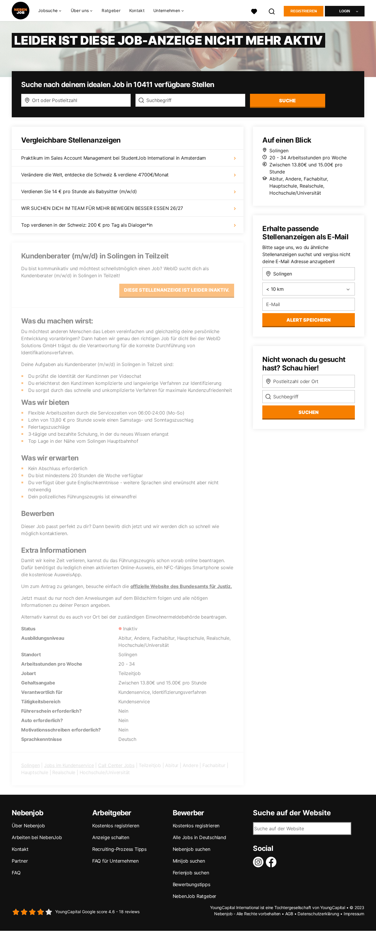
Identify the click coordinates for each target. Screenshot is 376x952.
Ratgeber (111, 10)
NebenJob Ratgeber (194, 896)
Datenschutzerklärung (318, 913)
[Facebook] (272, 862)
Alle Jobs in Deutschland (199, 837)
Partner (20, 861)
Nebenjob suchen (191, 849)
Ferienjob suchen (191, 873)
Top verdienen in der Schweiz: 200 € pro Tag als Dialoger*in (86, 225)
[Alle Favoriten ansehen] (254, 10)
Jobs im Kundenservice (69, 765)
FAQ (16, 873)
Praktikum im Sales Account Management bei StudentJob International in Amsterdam (113, 158)
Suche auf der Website (292, 813)
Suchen (308, 412)
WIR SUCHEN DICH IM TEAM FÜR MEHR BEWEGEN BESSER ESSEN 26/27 (102, 208)
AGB (289, 913)
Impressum (354, 913)
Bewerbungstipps (191, 884)
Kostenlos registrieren (115, 826)
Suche (287, 100)
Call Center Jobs (116, 765)
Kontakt (137, 10)
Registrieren (304, 11)
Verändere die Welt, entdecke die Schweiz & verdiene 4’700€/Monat (95, 175)
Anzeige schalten (110, 837)
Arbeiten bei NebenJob (37, 837)
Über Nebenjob (28, 826)
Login (344, 11)
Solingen (30, 765)
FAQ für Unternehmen (115, 861)
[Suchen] (272, 10)
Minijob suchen (189, 861)
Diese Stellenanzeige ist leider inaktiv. (176, 290)
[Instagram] (259, 862)
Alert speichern (308, 320)
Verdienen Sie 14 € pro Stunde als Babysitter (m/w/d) (79, 191)
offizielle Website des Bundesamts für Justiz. (181, 586)
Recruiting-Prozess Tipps (119, 849)
